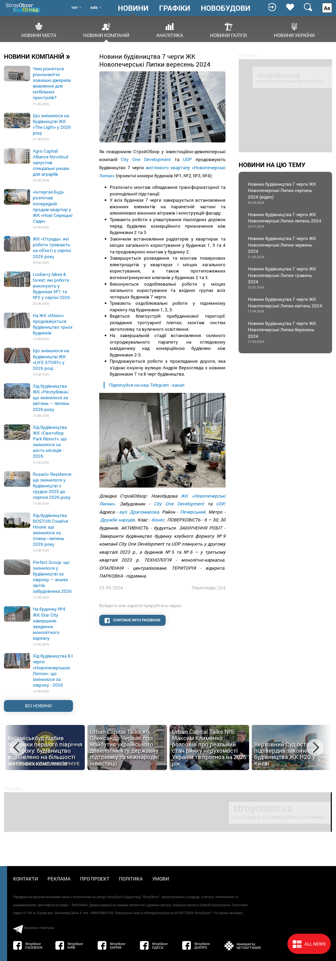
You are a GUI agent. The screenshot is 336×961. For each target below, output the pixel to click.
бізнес (158, 520)
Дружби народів (117, 520)
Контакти (25, 878)
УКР (74, 8)
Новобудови (225, 8)
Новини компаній (106, 35)
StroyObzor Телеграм (39, 928)
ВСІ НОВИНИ (38, 706)
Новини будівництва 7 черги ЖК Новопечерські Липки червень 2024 (282, 247)
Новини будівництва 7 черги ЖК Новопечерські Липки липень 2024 (284, 219)
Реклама (59, 878)
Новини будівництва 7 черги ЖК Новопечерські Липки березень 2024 (282, 332)
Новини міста (38, 35)
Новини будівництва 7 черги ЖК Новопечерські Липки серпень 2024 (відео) (282, 193)
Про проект (94, 878)
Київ (94, 8)
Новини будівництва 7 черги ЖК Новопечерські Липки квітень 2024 (285, 304)
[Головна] (23, 7)
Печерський (192, 512)
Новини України (294, 35)
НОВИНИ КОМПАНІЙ (37, 56)
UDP (187, 159)
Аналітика (169, 35)
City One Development (146, 159)
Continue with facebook (136, 619)
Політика (131, 878)
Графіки (174, 8)
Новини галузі (228, 35)
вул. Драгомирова (139, 512)
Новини (133, 8)
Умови (160, 878)
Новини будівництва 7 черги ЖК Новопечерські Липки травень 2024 (282, 277)
